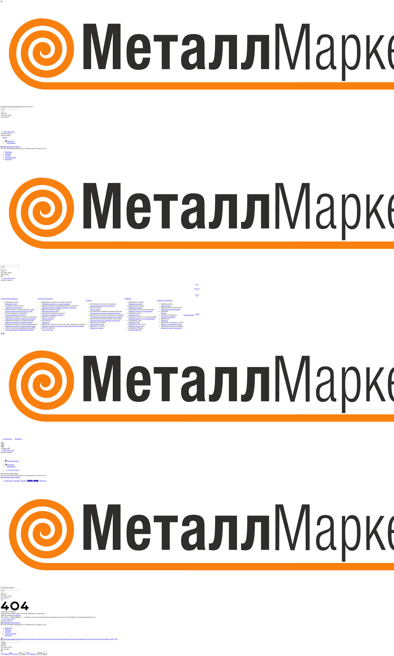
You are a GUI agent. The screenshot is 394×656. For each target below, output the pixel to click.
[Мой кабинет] (2, 441)
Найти (3, 643)
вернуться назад (6, 615)
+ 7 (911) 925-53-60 (7, 131)
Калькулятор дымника (78, 639)
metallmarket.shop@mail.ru (11, 146)
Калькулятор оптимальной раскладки (39, 639)
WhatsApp (8, 159)
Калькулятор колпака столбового (98, 639)
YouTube (8, 156)
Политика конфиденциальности (14, 639)
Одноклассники (10, 157)
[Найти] (2, 111)
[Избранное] (2, 600)
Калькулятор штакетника (61, 639)
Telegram (8, 154)
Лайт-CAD (114, 639)
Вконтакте (8, 152)
